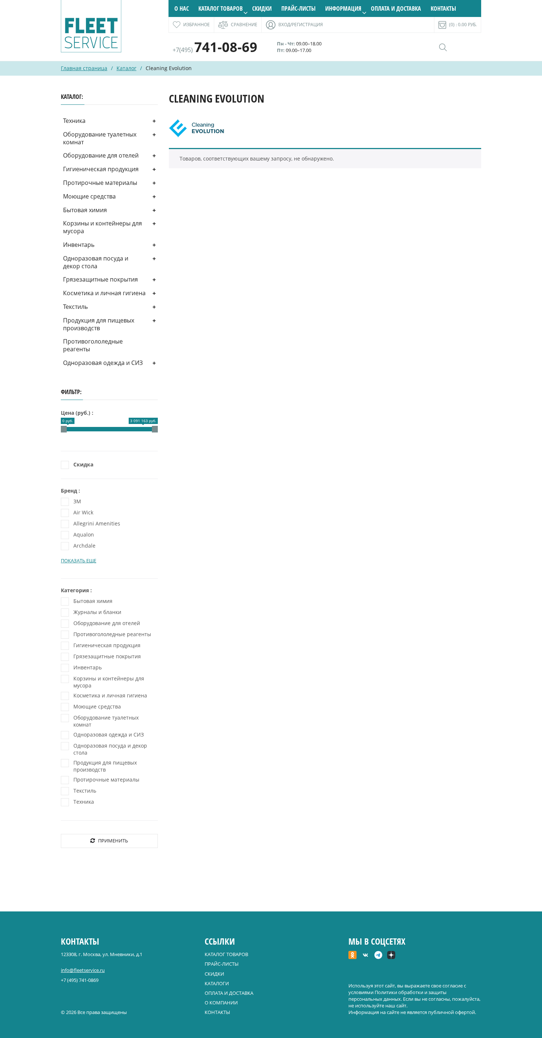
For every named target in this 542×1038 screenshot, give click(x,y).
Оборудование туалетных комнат (99, 138)
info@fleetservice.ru (83, 970)
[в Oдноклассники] (352, 956)
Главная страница (84, 68)
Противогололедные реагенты (93, 345)
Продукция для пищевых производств (98, 324)
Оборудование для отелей (101, 155)
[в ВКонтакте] (365, 956)
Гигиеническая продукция (101, 169)
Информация (343, 8)
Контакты (443, 8)
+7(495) (215, 50)
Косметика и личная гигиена (104, 293)
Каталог (126, 68)
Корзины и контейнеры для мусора (102, 227)
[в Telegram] (378, 956)
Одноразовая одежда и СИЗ (103, 363)
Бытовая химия (85, 210)
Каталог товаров (220, 8)
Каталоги (217, 983)
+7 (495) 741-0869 (79, 980)
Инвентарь (78, 245)
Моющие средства (89, 196)
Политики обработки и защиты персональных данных (397, 995)
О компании (221, 1002)
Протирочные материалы (100, 183)
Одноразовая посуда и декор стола (95, 262)
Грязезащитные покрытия (100, 279)
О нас (181, 8)
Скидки (262, 8)
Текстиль (75, 307)
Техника (74, 121)
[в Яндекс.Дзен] (391, 956)
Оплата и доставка (396, 8)
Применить (113, 840)
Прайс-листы (298, 8)
